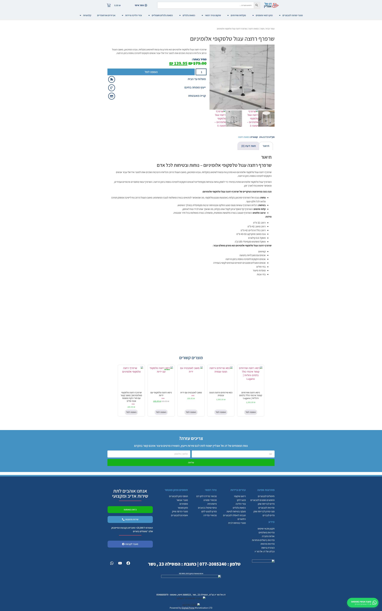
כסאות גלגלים (189, 15)
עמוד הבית (270, 28)
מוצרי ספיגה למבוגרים (292, 15)
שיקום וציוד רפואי (213, 15)
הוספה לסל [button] (251, 412)
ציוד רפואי (211, 490)
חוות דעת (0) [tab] (248, 146)
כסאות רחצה (253, 28)
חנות (262, 28)
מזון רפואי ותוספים (264, 15)
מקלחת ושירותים (238, 15)
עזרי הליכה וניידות (133, 15)
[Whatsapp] (111, 563)
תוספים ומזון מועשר (176, 490)
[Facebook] (128, 563)
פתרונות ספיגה (266, 490)
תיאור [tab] (266, 146)
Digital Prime (188, 607)
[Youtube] (120, 563)
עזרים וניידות (238, 490)
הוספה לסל (151, 72)
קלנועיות (87, 15)
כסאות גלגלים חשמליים (162, 15)
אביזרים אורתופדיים (106, 15)
